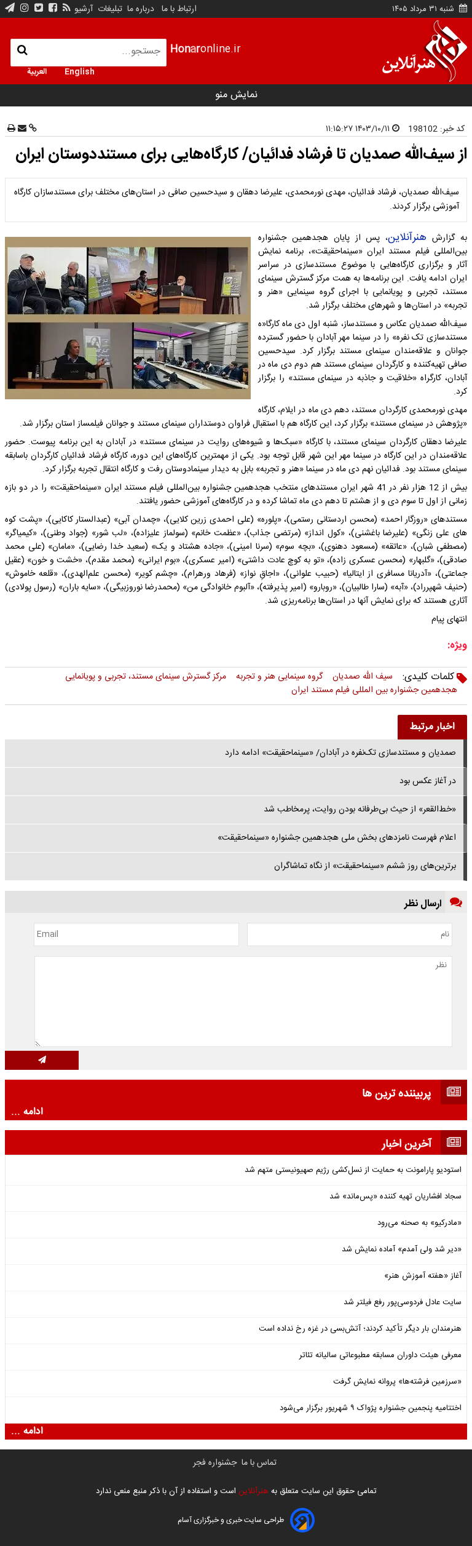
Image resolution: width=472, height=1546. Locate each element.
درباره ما (141, 9)
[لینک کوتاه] (31, 129)
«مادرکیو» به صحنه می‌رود (419, 1223)
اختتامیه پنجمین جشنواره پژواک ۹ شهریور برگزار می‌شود (371, 1408)
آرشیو (83, 9)
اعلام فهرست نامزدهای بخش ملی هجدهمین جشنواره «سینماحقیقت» (337, 838)
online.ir (205, 49)
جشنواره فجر (215, 1463)
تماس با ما (259, 1463)
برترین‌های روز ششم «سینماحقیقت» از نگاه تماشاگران (365, 866)
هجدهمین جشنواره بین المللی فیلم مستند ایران (374, 690)
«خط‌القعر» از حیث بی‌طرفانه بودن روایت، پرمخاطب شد (360, 809)
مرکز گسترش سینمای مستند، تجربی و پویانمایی (145, 676)
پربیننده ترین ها (396, 1094)
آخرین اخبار (406, 1144)
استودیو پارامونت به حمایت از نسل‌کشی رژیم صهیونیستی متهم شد (353, 1170)
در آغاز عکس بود (427, 781)
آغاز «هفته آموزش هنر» (423, 1276)
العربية (37, 70)
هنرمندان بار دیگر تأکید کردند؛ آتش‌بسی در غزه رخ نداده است (360, 1329)
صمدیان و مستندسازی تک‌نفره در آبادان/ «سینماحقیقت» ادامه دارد (340, 753)
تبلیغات (108, 9)
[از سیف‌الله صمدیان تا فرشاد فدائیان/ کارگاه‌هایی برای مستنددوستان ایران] (130, 318)
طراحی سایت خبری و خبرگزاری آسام (231, 1520)
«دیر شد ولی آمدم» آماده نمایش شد (402, 1249)
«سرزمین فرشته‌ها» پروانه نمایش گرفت (397, 1382)
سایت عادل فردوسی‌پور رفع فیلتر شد (403, 1302)
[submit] (42, 1060)
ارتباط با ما (179, 9)
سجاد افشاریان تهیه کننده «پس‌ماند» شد (395, 1196)
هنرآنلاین (407, 237)
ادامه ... (27, 1112)
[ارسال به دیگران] (20, 129)
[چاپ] (11, 129)
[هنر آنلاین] (424, 51)
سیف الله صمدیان (362, 676)
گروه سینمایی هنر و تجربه (279, 676)
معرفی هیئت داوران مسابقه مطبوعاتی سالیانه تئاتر (380, 1355)
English (80, 70)
